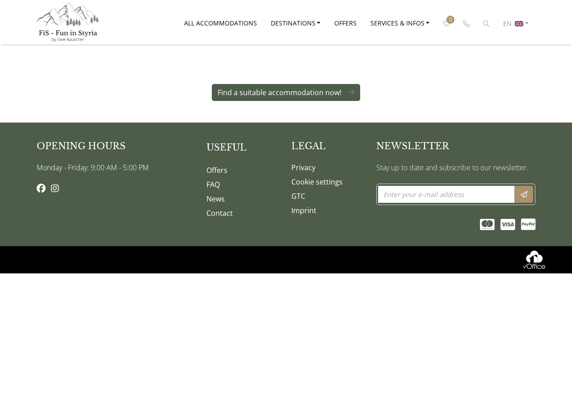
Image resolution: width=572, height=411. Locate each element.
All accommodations (220, 23)
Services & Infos (397, 23)
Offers (345, 23)
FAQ (213, 184)
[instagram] (55, 189)
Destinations (293, 23)
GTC (298, 196)
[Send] (523, 194)
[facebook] (41, 189)
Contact (219, 213)
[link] (466, 23)
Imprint (303, 210)
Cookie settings (317, 182)
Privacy (303, 167)
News (215, 199)
